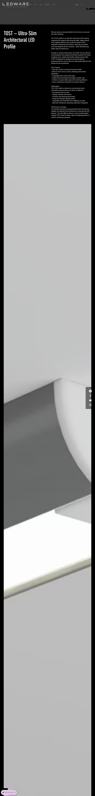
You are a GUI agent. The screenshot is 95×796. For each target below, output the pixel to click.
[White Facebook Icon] (90, 395)
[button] (22, 4)
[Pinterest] (90, 391)
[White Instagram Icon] (90, 405)
